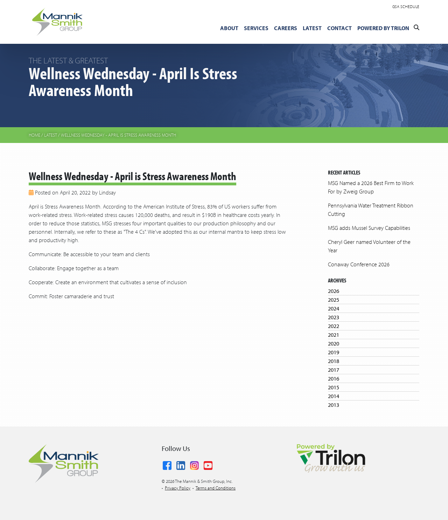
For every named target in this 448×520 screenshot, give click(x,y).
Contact (339, 28)
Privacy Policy (177, 488)
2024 (333, 308)
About (229, 28)
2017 (333, 369)
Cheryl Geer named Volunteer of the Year (369, 246)
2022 (333, 325)
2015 (333, 387)
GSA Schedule (405, 6)
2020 (333, 343)
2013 (333, 404)
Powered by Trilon (383, 28)
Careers (285, 28)
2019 (333, 352)
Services (256, 28)
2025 (333, 299)
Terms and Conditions (216, 488)
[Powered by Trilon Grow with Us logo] (331, 457)
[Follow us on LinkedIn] (180, 464)
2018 (333, 360)
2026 (333, 290)
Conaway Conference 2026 (359, 264)
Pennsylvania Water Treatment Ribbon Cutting (370, 209)
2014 (333, 395)
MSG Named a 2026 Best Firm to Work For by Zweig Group (371, 187)
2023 (333, 317)
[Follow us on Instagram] (194, 464)
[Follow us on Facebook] (167, 464)
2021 (333, 334)
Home (34, 135)
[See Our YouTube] (208, 464)
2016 (333, 378)
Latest (312, 28)
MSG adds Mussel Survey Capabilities (369, 227)
